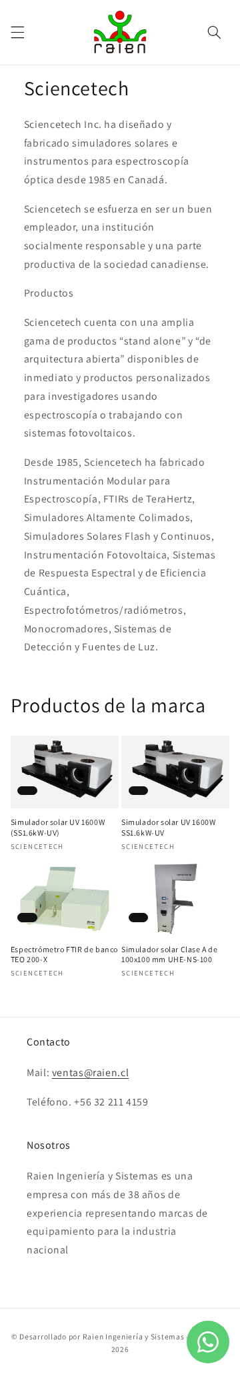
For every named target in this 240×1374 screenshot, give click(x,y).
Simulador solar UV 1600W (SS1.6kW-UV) (58, 827)
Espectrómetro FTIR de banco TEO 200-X (64, 954)
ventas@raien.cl (90, 1072)
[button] (17, 32)
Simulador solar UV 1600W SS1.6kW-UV (168, 827)
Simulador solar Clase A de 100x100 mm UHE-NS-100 (169, 954)
